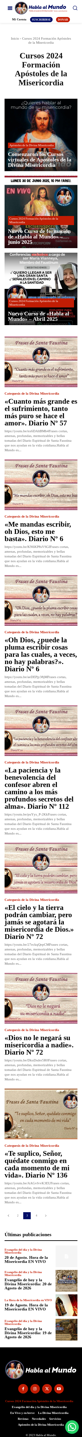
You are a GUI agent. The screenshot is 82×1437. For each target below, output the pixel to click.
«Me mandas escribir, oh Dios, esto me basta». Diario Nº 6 (38, 531)
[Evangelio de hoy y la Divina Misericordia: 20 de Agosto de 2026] (66, 1281)
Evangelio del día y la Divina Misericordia (23, 1251)
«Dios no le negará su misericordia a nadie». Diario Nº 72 (39, 1045)
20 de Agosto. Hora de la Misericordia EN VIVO (26, 1259)
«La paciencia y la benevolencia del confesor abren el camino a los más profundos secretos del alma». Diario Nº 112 (39, 788)
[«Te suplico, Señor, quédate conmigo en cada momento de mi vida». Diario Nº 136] (41, 1114)
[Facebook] (23, 1389)
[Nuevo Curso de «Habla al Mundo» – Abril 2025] (41, 289)
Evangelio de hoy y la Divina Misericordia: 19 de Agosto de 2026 (28, 1333)
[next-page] (45, 1215)
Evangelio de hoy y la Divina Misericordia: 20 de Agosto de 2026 (28, 1284)
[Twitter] (47, 1389)
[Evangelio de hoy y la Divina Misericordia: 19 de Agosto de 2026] (66, 1330)
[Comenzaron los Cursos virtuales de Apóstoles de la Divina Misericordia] (41, 135)
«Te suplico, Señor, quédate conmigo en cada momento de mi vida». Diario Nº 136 (37, 1164)
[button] (72, 1427)
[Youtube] (59, 1389)
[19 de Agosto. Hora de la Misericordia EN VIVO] (66, 1305)
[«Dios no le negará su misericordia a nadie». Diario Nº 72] (41, 998)
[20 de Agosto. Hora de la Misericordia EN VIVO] (66, 1256)
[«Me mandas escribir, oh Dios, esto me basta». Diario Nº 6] (41, 484)
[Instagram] (35, 1389)
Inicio (15, 38)
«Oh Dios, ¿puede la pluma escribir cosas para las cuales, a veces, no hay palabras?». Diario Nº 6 (41, 654)
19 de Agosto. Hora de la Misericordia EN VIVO (26, 1307)
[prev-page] (8, 1215)
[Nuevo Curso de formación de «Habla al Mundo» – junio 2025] (41, 212)
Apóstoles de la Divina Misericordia (31, 145)
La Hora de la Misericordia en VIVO (28, 1300)
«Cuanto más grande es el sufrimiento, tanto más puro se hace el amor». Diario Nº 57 (41, 412)
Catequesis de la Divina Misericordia (32, 393)
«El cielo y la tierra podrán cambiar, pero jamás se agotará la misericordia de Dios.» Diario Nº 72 (39, 921)
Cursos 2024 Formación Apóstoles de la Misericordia (33, 220)
